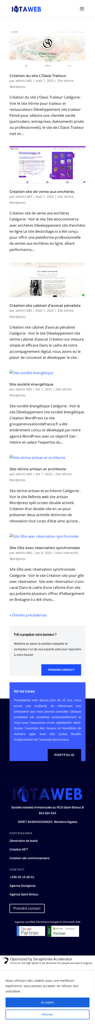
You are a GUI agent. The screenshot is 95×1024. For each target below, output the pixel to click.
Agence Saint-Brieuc (24, 894)
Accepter (47, 1002)
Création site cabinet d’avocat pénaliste (45, 305)
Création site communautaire (29, 858)
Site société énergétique (31, 384)
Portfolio (64, 755)
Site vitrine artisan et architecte (38, 469)
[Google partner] (31, 935)
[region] (47, 997)
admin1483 (23, 81)
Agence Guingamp (23, 885)
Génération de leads (24, 840)
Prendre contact (61, 669)
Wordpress (18, 87)
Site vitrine (65, 81)
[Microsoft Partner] (63, 935)
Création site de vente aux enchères (42, 192)
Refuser (47, 1014)
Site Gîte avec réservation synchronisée (45, 548)
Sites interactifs (66, 553)
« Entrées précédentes (28, 615)
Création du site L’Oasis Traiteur (38, 76)
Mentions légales (65, 822)
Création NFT (19, 849)
